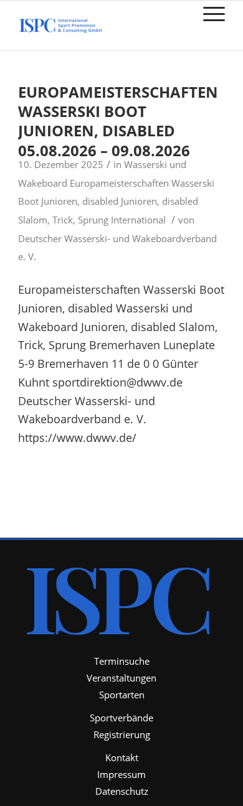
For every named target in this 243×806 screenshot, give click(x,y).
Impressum (121, 774)
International (138, 219)
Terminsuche (122, 661)
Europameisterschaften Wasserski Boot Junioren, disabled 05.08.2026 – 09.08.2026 (118, 121)
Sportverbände (121, 717)
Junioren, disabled (159, 201)
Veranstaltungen (121, 678)
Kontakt (121, 757)
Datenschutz (121, 791)
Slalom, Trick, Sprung (63, 219)
